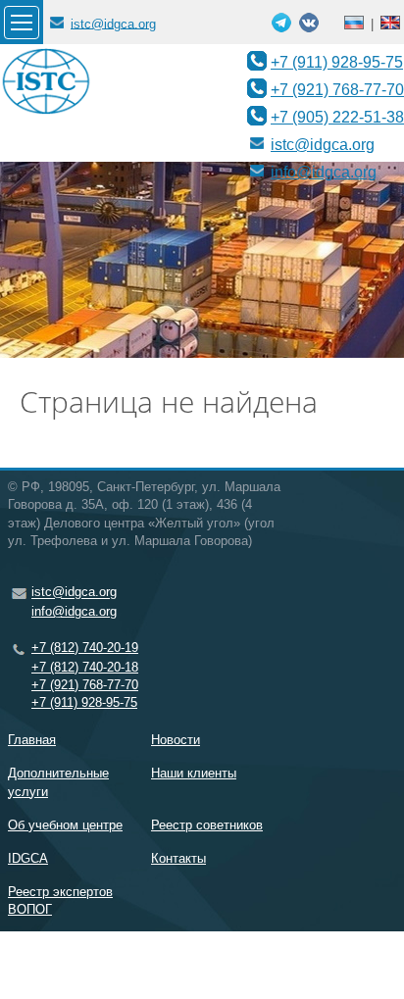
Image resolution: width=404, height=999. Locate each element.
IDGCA (28, 858)
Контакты (178, 858)
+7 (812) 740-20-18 (84, 667)
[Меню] (21, 22)
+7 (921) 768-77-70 (337, 89)
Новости (175, 739)
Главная (32, 739)
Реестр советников (207, 825)
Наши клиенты (193, 773)
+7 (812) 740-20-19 (84, 647)
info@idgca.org (324, 171)
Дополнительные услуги (58, 782)
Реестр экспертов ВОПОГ (60, 900)
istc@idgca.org (113, 23)
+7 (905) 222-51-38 (337, 117)
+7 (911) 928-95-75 (337, 62)
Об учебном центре (65, 825)
